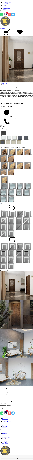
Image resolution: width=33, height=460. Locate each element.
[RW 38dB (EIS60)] (4, 182)
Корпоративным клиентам (6, 8)
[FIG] (11, 223)
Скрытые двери (4, 5)
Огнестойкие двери (5, 4)
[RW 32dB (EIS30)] (12, 168)
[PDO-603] (6, 129)
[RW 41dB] (27, 154)
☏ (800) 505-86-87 (3, 28)
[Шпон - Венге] (3, 134)
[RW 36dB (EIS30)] (19, 168)
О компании (4, 9)
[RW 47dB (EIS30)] (10, 175)
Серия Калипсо (4, 426)
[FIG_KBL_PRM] (26, 262)
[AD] (10, 236)
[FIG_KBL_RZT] (11, 262)
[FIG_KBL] (18, 223)
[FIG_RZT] (18, 262)
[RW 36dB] (19, 154)
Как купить (3, 432)
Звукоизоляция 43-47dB (5, 417)
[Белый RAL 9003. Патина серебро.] (8, 139)
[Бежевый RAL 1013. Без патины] (7, 144)
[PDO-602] (5, 129)
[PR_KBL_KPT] (19, 216)
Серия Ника (4, 427)
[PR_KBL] (12, 216)
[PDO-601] (4, 129)
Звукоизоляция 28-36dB (5, 418)
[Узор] (26, 195)
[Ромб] (11, 195)
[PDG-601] (0, 129)
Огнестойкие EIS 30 (5, 419)
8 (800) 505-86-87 (4, 441)
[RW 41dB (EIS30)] (27, 168)
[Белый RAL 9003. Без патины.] (3, 139)
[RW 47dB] (10, 161)
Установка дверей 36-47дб (6, 437)
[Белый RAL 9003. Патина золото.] (14, 139)
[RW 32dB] (12, 154)
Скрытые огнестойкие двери (6, 421)
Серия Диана (4, 425)
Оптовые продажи (4, 433)
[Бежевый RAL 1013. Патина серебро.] (13, 144)
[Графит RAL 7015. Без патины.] (20, 139)
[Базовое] (4, 154)
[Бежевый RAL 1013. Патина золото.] (18, 144)
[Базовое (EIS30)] (4, 168)
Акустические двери (5, 3)
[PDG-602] (1, 129)
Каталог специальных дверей (6, 2)
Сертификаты (4, 438)
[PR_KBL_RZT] (27, 216)
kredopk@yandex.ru (5, 443)
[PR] (4, 216)
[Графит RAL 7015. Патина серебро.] (25, 139)
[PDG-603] (3, 129)
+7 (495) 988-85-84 (4, 442)
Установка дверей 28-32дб (6, 436)
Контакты (3, 7)
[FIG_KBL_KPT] (26, 223)
